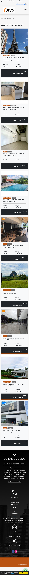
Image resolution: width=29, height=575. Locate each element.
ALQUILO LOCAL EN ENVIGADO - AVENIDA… (14, 153)
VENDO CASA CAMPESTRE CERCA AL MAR (13, 199)
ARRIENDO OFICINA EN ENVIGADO (11, 430)
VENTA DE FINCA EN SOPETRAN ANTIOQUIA (14, 384)
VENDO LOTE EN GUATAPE (9, 292)
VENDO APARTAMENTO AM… (14, 58)
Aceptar (23, 572)
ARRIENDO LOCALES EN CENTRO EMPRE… (13, 245)
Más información (11, 573)
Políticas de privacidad (14, 482)
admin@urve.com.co (14, 536)
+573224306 (14, 504)
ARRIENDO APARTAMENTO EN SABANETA (13, 107)
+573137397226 (14, 502)
